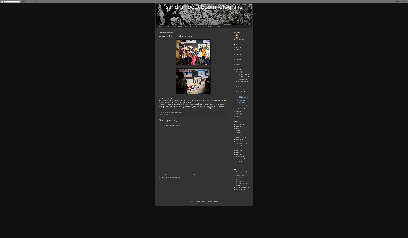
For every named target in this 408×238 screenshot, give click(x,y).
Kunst (218, 26)
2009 (237, 114)
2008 (237, 116)
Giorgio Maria (240, 137)
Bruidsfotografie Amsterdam (240, 180)
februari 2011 (242, 106)
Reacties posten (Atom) (174, 177)
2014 (237, 64)
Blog (167, 26)
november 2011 (242, 76)
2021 (237, 47)
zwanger (238, 161)
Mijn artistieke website (242, 187)
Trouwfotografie (177, 26)
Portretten (188, 26)
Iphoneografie (199, 26)
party (237, 152)
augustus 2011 (242, 84)
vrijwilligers (239, 156)
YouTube (210, 26)
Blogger (216, 201)
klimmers (238, 141)
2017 (237, 57)
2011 (237, 72)
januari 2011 (241, 108)
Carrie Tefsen (241, 102)
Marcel (240, 35)
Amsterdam (239, 124)
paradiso (238, 150)
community (239, 130)
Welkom (160, 26)
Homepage (194, 174)
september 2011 (242, 81)
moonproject (239, 148)
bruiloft (238, 128)
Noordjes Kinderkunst (217, 108)
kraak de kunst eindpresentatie (242, 96)
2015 (237, 62)
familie (238, 135)
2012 (237, 69)
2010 (237, 111)
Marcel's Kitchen (240, 143)
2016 (237, 59)
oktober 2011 (242, 79)
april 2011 (241, 91)
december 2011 (242, 74)
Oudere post (223, 174)
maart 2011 (241, 94)
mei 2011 (240, 89)
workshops (166, 114)
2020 (237, 49)
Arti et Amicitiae (240, 189)
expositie (238, 133)
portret (238, 154)
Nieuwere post (163, 174)
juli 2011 (240, 86)
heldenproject (240, 139)
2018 (237, 54)
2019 (237, 52)
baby (237, 126)
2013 (237, 67)
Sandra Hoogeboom (241, 38)
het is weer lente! (242, 100)
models (238, 146)
